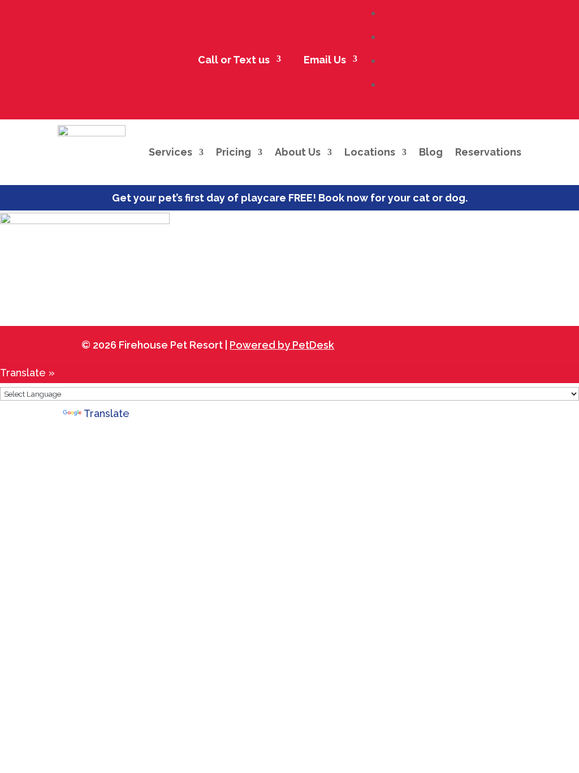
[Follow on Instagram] (437, 342)
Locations (369, 152)
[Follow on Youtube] (467, 342)
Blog (431, 152)
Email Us (319, 60)
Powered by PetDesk (282, 345)
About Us (298, 152)
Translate (106, 413)
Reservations (488, 152)
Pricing (233, 152)
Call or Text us (229, 60)
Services (170, 152)
